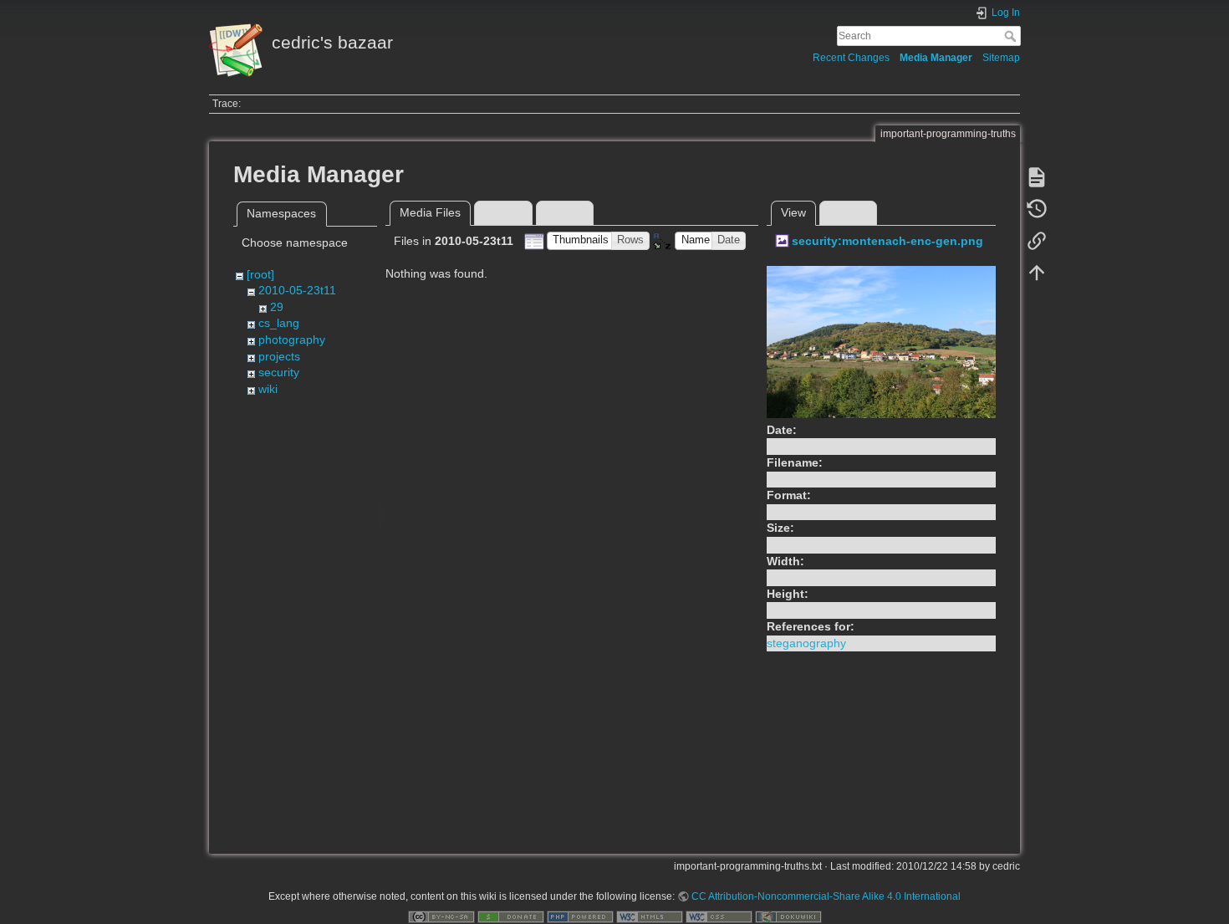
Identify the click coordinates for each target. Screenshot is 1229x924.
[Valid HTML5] (649, 916)
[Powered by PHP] (580, 916)
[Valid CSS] (719, 916)
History (847, 212)
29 (276, 307)
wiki (268, 389)
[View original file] (881, 340)
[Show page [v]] (1036, 177)
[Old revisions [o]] (1036, 209)
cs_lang (278, 322)
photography (291, 339)
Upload (503, 212)
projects (279, 356)
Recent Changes (851, 58)
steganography (806, 643)
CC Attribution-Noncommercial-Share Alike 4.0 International (826, 896)
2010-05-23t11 (297, 290)
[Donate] (510, 916)
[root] (260, 274)
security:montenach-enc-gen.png (887, 241)
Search (1012, 36)
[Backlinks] (1036, 241)
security (278, 372)
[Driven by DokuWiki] (788, 916)
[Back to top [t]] (1036, 272)
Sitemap (1001, 58)
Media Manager (936, 58)
